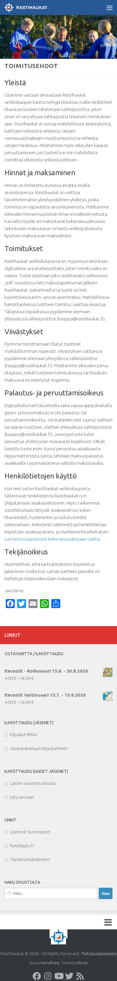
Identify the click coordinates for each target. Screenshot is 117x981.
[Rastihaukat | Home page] (33, 7)
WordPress (49, 963)
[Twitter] (69, 976)
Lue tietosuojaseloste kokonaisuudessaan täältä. (52, 539)
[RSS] (80, 976)
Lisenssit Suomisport (30, 831)
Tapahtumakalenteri (30, 859)
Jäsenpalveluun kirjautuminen (39, 748)
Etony (82, 963)
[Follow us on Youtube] (58, 976)
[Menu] (109, 7)
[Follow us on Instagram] (48, 976)
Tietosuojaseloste (99, 953)
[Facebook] (37, 976)
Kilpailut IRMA (23, 734)
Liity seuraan (22, 797)
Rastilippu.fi (22, 845)
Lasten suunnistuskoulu (33, 783)
